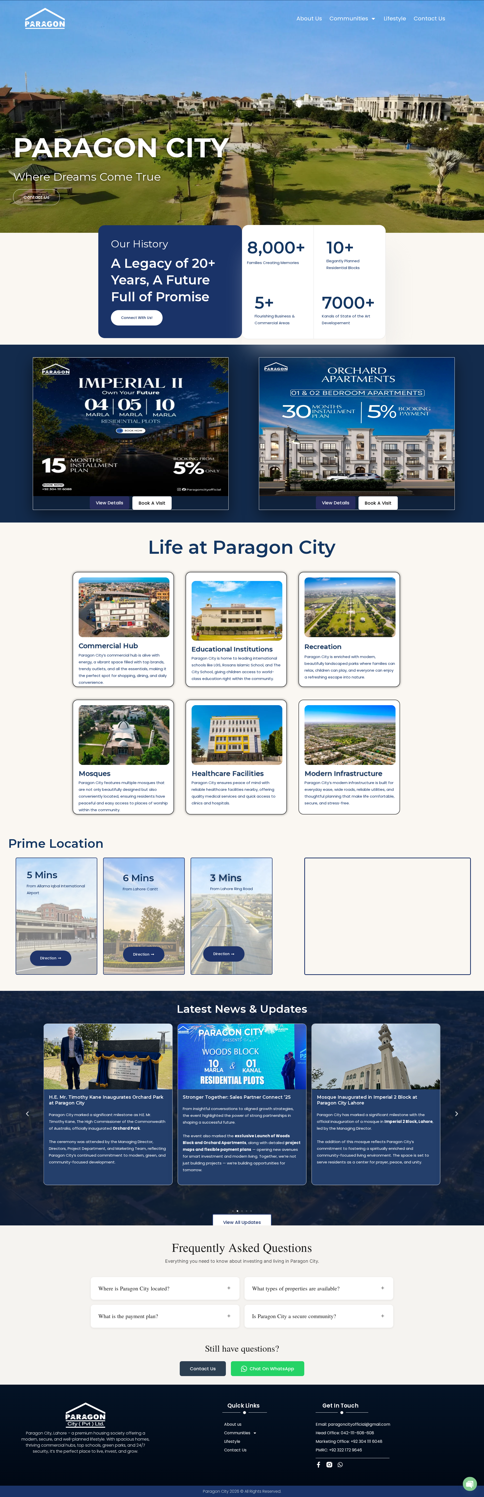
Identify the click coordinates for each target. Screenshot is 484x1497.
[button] (27, 1114)
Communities (348, 18)
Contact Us (429, 18)
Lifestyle (395, 18)
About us (309, 18)
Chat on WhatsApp (272, 1368)
